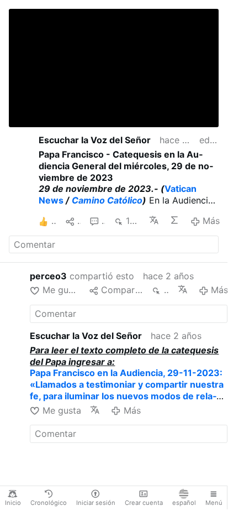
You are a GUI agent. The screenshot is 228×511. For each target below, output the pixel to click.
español (184, 503)
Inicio (13, 503)
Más (211, 220)
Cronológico (48, 503)
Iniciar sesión (95, 503)
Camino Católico (107, 200)
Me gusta (61, 289)
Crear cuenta (144, 503)
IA (175, 220)
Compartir (122, 289)
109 (133, 220)
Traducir (155, 220)
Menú (213, 503)
